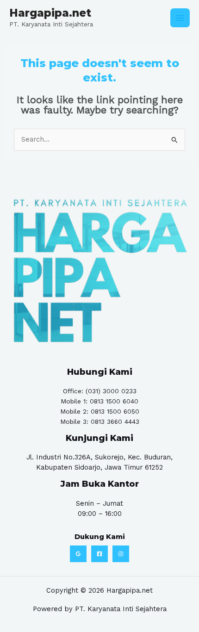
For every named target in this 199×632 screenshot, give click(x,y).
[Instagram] (120, 553)
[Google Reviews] (78, 553)
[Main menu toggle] (180, 18)
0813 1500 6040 (114, 401)
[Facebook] (99, 553)
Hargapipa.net (50, 12)
